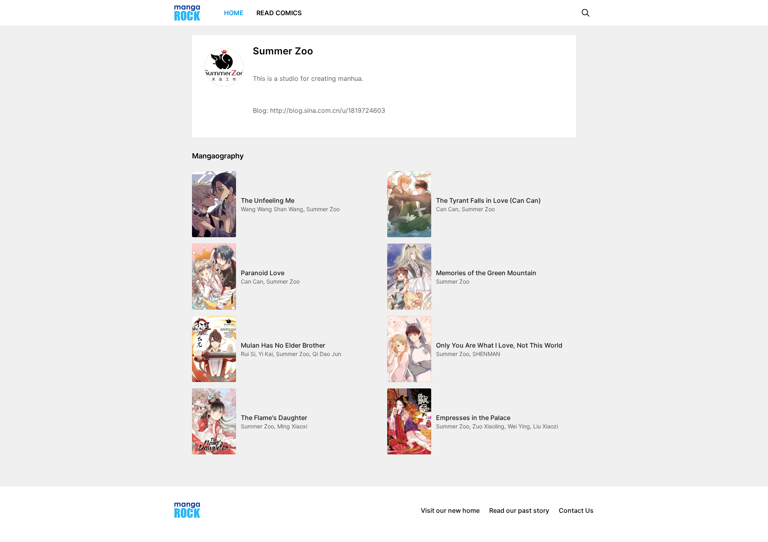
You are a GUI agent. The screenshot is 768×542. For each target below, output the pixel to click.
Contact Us (576, 510)
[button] (586, 13)
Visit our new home (450, 510)
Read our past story (519, 510)
